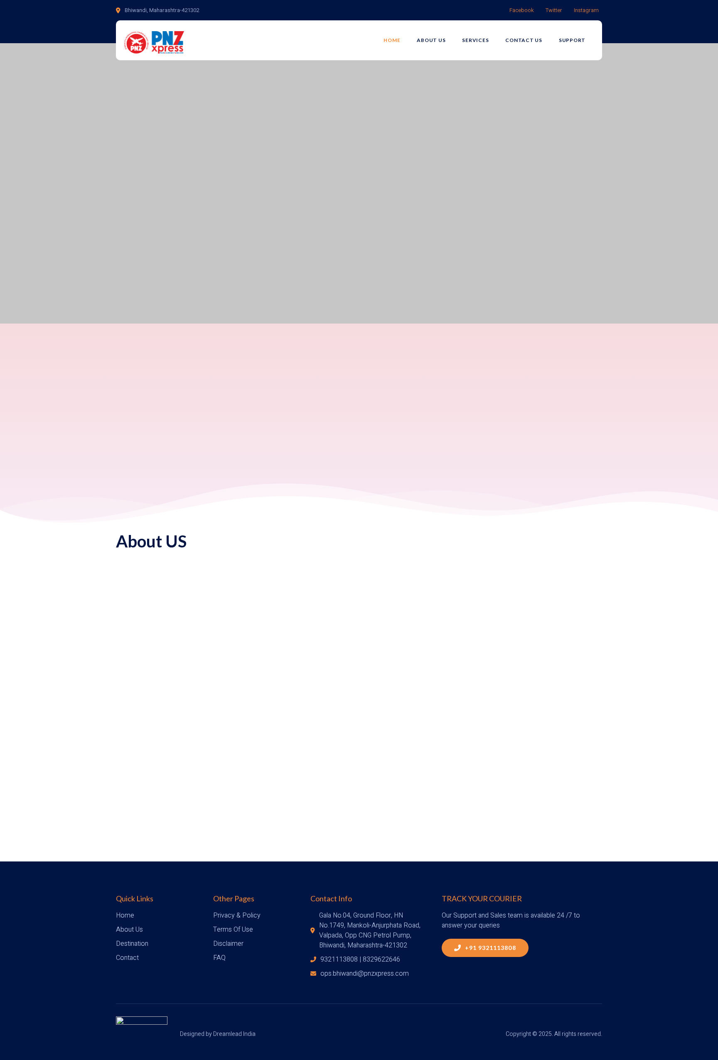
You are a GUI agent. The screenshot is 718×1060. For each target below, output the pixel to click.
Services (475, 40)
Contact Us (523, 40)
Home (392, 40)
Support (572, 40)
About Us (431, 40)
